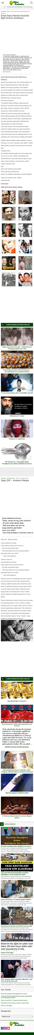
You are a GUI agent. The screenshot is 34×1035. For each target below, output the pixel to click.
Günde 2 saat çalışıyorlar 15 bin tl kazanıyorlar (20, 7)
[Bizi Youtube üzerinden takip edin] (8, 1028)
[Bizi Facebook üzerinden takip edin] (2, 1028)
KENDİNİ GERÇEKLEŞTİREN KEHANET (17, 747)
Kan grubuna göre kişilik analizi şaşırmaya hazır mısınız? (17, 725)
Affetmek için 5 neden (17, 416)
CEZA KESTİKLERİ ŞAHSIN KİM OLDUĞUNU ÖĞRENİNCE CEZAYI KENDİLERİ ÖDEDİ (14, 873)
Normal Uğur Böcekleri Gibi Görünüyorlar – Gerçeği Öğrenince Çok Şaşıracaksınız (17, 371)
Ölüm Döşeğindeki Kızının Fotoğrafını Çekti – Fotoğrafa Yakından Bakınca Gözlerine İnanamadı (17, 771)
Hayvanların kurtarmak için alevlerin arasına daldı (16, 926)
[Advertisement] (17, 37)
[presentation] (1, 6)
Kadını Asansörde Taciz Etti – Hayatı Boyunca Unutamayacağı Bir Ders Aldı (17, 348)
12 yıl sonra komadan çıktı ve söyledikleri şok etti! (17, 393)
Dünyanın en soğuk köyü (17, 439)
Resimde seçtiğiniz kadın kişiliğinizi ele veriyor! (16, 846)
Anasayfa (3, 11)
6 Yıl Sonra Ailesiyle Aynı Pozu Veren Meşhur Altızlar (17, 817)
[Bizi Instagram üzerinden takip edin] (5, 1028)
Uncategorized (10, 478)
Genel (8, 11)
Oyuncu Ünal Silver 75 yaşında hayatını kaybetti (16, 899)
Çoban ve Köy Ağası (7, 952)
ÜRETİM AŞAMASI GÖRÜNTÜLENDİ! (17, 793)
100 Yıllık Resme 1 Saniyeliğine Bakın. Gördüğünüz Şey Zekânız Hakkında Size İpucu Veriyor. (17, 463)
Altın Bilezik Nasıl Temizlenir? (17, 701)
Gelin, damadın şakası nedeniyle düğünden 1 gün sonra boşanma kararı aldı (16, 980)
